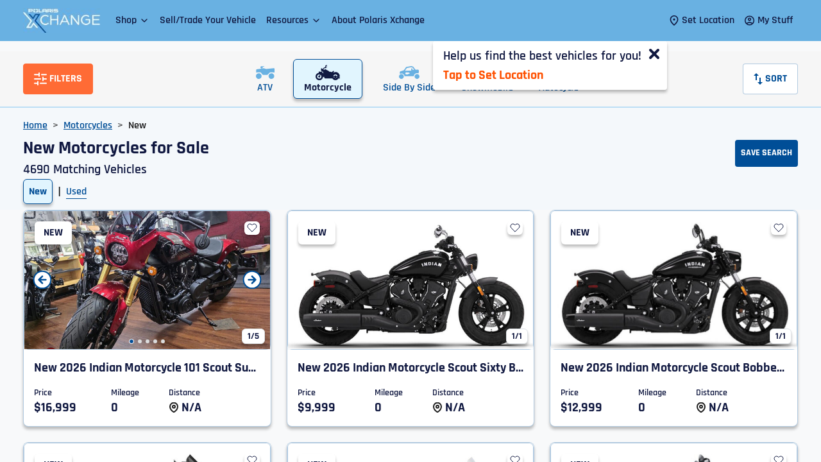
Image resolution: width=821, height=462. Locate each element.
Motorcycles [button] (87, 125)
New (38, 191)
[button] (132, 20)
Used (76, 191)
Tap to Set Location (493, 75)
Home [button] (35, 125)
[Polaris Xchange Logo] (61, 20)
